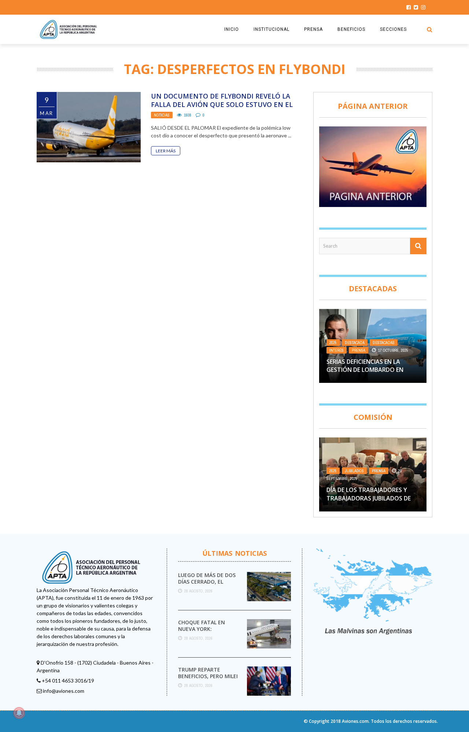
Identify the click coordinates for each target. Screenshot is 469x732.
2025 (333, 342)
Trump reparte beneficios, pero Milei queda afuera (208, 676)
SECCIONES (393, 29)
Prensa (358, 350)
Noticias (162, 115)
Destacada (355, 342)
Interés (336, 350)
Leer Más (166, 151)
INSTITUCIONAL (271, 29)
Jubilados (354, 470)
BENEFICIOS (351, 29)
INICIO (231, 29)
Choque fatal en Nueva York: (201, 625)
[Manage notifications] (19, 713)
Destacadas (384, 342)
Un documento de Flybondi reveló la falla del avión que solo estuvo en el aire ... (222, 105)
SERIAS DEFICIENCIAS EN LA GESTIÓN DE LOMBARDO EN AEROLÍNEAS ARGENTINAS (364, 370)
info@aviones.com (63, 691)
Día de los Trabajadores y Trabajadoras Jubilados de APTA (368, 498)
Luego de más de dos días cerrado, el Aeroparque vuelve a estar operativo (207, 585)
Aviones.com (355, 721)
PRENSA (313, 29)
